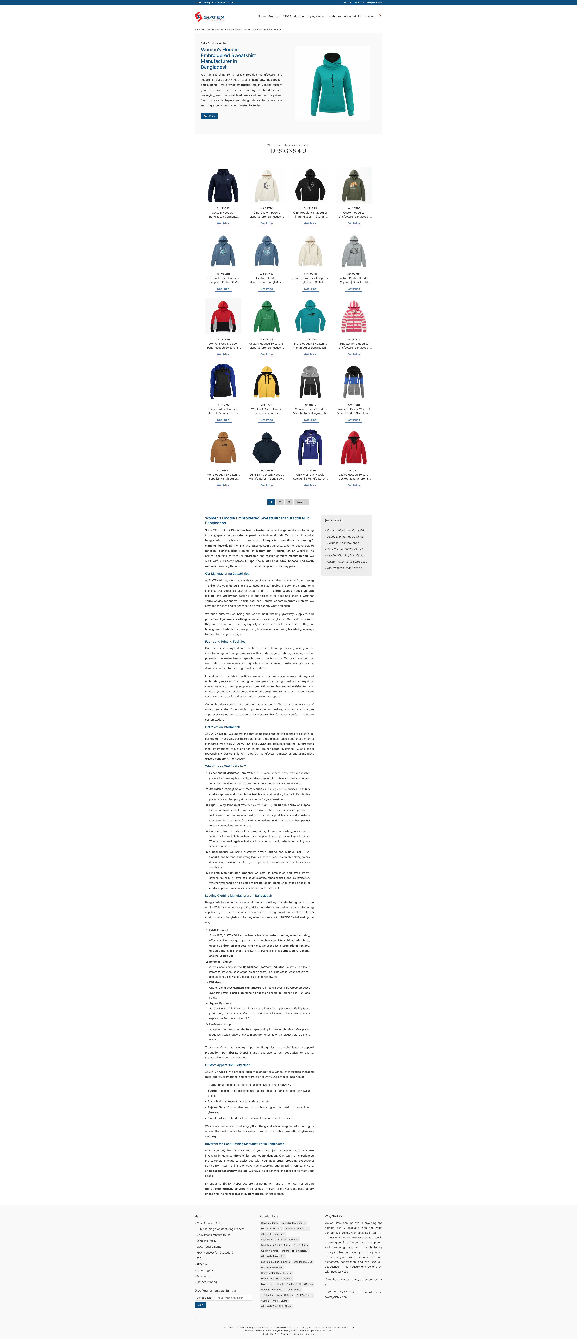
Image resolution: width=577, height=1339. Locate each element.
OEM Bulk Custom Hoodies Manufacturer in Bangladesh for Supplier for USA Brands (267, 478)
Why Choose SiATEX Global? (345, 549)
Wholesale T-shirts (271, 1228)
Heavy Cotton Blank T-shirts (276, 1273)
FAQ (198, 1258)
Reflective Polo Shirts (297, 1228)
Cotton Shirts (269, 1250)
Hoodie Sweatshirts (271, 1289)
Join (200, 1304)
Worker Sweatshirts (271, 1267)
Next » (301, 502)
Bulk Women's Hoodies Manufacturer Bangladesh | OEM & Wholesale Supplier (354, 347)
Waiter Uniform (285, 1295)
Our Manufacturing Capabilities (347, 530)
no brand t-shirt (272, 1284)
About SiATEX (353, 16)
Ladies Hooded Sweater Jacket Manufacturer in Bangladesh (354, 478)
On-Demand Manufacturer (213, 1234)
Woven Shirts (293, 1289)
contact (374, 1279)
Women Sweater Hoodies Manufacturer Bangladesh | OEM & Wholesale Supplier (310, 413)
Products (274, 16)
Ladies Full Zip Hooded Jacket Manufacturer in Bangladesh (223, 413)
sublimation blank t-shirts (275, 1261)
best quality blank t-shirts (275, 1245)
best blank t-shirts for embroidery (280, 1239)
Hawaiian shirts (269, 1223)
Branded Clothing (302, 1261)
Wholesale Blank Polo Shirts (276, 1306)
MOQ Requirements (208, 1246)
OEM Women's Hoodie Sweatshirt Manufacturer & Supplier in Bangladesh (310, 478)
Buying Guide (315, 16)
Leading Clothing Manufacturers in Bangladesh (357, 555)
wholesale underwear (273, 1234)
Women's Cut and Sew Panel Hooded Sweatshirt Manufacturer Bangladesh (223, 347)
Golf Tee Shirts (304, 1295)
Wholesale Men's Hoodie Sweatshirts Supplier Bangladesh (266, 413)
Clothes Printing (206, 1282)
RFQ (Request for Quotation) (214, 1252)
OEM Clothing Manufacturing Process (220, 1229)
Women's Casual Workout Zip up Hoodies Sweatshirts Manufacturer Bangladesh (353, 413)
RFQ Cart (202, 1264)
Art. (223, 208)
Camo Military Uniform (293, 1223)
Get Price (209, 116)
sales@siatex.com (373, 2)
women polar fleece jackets (276, 1278)
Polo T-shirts (301, 1245)
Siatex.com (341, 1223)
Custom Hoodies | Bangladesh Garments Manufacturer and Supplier (223, 216)
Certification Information (343, 542)
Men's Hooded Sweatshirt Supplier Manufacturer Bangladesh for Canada (223, 478)
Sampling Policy (206, 1240)
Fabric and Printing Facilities (345, 536)
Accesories (203, 1276)
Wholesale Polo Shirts (273, 1256)
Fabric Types (204, 1270)
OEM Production (293, 16)
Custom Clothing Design (300, 1284)
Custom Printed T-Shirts (274, 1300)
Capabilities (334, 16)
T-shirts (267, 1295)
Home (262, 16)
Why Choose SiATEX (209, 1223)
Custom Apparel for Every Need (347, 561)
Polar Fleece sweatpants (295, 1250)
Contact (370, 16)
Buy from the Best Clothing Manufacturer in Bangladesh (363, 567)
